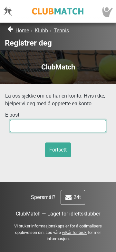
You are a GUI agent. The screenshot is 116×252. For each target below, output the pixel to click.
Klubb (41, 30)
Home (22, 30)
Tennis (61, 30)
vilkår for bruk (74, 232)
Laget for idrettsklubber (73, 214)
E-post (12, 115)
